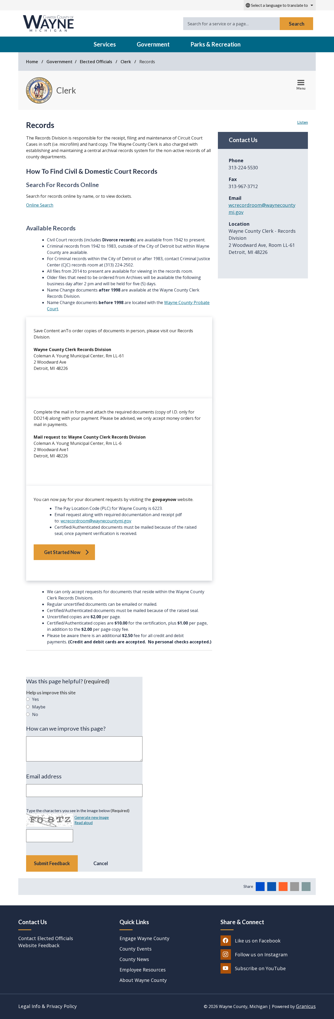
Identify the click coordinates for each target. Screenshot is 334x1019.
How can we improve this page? (66, 728)
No (35, 714)
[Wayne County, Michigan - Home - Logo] (48, 23)
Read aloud (83, 822)
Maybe (38, 707)
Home (32, 62)
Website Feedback (38, 945)
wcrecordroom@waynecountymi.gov (96, 521)
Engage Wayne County (144, 938)
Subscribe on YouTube (260, 968)
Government (153, 44)
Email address (44, 776)
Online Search (39, 205)
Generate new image (91, 817)
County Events (136, 949)
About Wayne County (143, 980)
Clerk (126, 62)
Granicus (306, 1006)
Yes (35, 699)
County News (134, 959)
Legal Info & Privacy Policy (47, 1006)
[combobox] (280, 5)
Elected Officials (96, 62)
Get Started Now (62, 552)
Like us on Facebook (258, 941)
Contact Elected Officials (45, 938)
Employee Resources (143, 969)
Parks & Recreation (215, 44)
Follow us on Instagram (261, 954)
